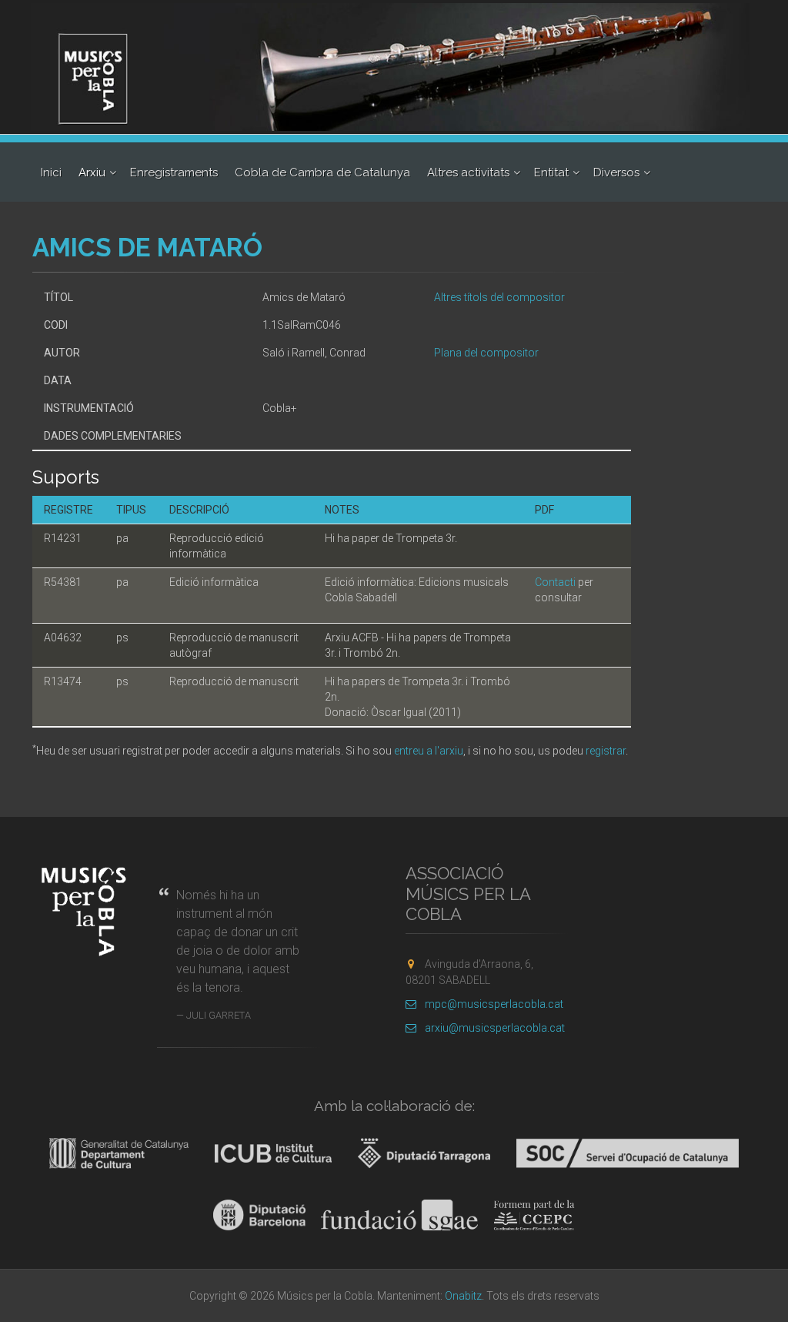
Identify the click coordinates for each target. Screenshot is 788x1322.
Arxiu (91, 172)
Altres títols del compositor (499, 297)
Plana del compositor (486, 352)
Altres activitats (468, 172)
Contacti (555, 582)
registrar (606, 751)
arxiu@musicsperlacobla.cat (495, 1028)
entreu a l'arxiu (428, 751)
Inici (51, 172)
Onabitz (463, 1296)
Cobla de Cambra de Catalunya (322, 172)
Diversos (616, 172)
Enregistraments (174, 172)
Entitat (551, 172)
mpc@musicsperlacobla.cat (494, 1004)
